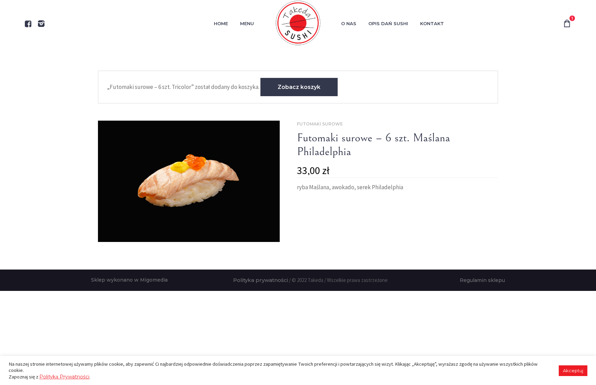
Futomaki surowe (320, 123)
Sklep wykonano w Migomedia (129, 280)
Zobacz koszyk (299, 87)
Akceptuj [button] (573, 370)
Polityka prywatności (260, 280)
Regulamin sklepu (482, 280)
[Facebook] (28, 24)
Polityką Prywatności (64, 377)
